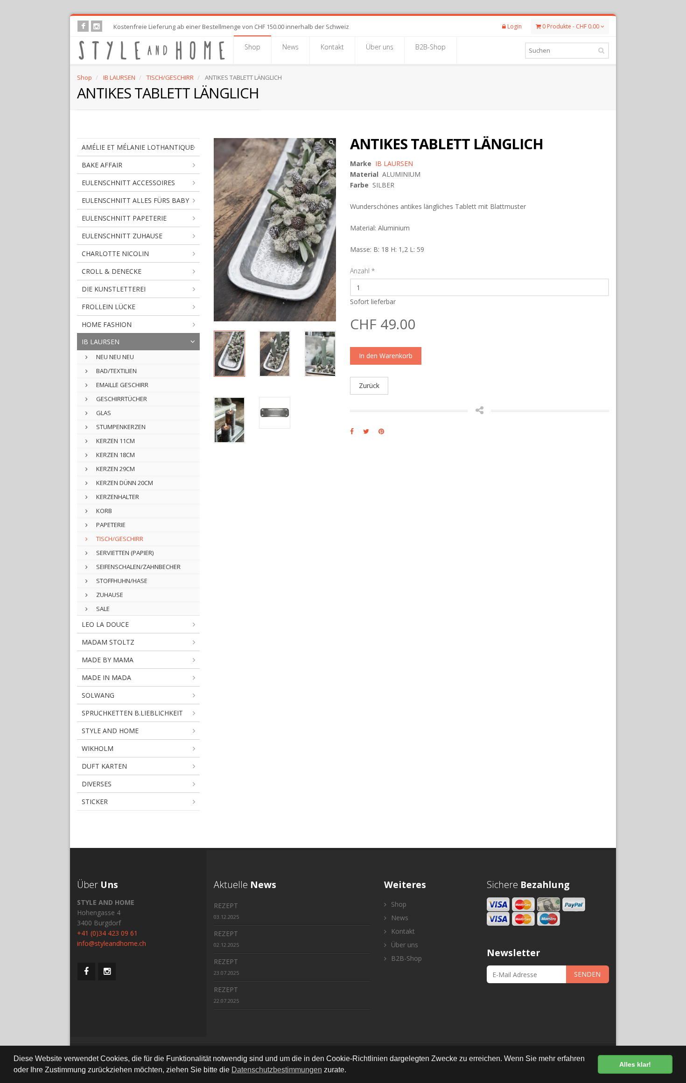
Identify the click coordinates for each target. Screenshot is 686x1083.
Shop (252, 46)
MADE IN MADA (106, 677)
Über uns (379, 46)
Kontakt (332, 46)
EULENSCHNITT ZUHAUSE (122, 235)
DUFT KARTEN (104, 766)
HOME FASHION (107, 324)
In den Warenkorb (386, 355)
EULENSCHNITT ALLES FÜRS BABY (135, 200)
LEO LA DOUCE (105, 624)
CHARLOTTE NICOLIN (115, 253)
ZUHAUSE (109, 594)
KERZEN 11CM (115, 441)
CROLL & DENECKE (111, 271)
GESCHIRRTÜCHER (121, 399)
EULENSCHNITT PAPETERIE (124, 218)
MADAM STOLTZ (108, 642)
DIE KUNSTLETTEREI (114, 289)
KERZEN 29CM (115, 469)
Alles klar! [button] (635, 1064)
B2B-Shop (430, 46)
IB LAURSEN (119, 77)
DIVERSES (97, 783)
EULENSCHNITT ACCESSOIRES (128, 182)
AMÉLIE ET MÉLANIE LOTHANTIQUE (138, 147)
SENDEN (587, 974)
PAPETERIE (110, 525)
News (290, 46)
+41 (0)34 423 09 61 (107, 933)
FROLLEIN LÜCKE (108, 306)
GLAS (103, 413)
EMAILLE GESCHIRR (121, 385)
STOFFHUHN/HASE (121, 580)
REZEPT (226, 910)
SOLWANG (98, 695)
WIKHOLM (97, 748)
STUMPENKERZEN (120, 427)
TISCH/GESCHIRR (170, 77)
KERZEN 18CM (115, 455)
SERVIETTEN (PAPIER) (124, 552)
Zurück (369, 385)
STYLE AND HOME (110, 730)
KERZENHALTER (117, 497)
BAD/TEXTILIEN (116, 371)
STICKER (95, 801)
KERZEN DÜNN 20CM (124, 483)
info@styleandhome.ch (111, 943)
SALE (102, 608)
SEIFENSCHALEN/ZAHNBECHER (138, 566)
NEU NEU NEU (114, 357)
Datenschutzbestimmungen (276, 1070)
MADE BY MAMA (107, 659)
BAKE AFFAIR (102, 164)
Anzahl (362, 270)
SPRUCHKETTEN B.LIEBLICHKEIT (132, 712)
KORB (103, 511)
